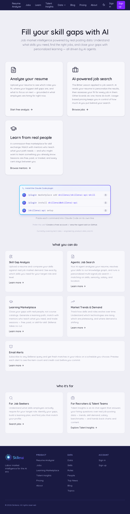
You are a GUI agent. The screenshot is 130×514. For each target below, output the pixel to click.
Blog (72, 5)
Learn (38, 5)
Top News (73, 480)
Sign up (121, 5)
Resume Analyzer (16, 5)
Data (60, 5)
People (71, 475)
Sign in (111, 5)
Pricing (83, 5)
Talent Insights (49, 5)
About (94, 5)
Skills (70, 465)
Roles (70, 470)
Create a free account (56, 224)
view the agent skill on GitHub (83, 224)
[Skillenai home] (14, 457)
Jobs (28, 5)
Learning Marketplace (47, 470)
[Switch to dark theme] (104, 5)
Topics (71, 490)
